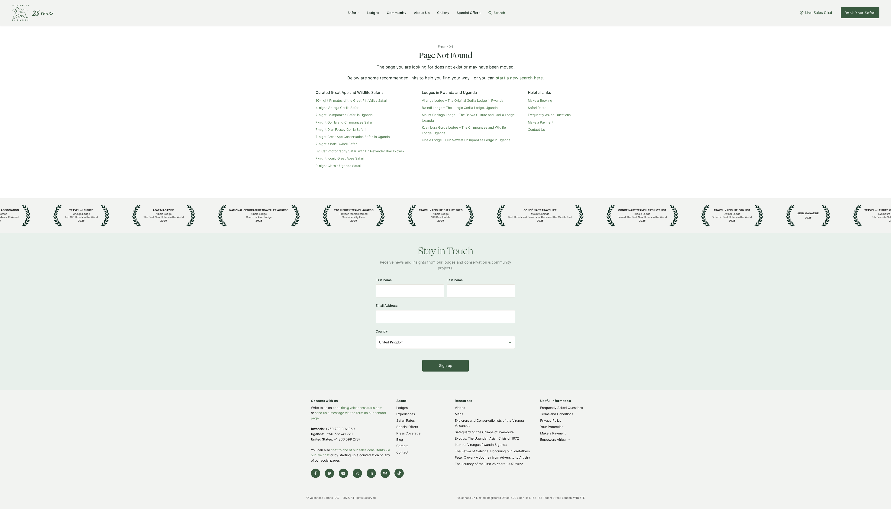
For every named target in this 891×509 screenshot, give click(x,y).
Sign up (445, 365)
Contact (402, 452)
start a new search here (519, 77)
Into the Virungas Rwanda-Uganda (481, 445)
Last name (455, 280)
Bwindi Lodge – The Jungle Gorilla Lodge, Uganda (460, 108)
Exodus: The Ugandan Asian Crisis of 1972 (487, 438)
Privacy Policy (551, 420)
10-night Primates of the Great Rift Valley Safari (351, 100)
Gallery (443, 13)
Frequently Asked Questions (549, 115)
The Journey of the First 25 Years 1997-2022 (489, 464)
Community (397, 13)
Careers (402, 446)
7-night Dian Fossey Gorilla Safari (340, 129)
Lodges (373, 13)
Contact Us (536, 129)
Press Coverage (408, 433)
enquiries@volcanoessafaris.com (357, 408)
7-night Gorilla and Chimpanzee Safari (344, 122)
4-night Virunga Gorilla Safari (337, 108)
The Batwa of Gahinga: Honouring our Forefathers (492, 451)
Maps (459, 414)
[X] (329, 473)
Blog (399, 439)
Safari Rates (537, 108)
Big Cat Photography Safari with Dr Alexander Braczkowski (360, 151)
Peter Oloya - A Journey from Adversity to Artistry (492, 457)
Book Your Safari (860, 12)
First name (384, 280)
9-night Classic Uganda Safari (338, 166)
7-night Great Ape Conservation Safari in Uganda (353, 137)
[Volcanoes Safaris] (32, 13)
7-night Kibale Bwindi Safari (336, 144)
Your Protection (551, 427)
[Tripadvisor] (385, 473)
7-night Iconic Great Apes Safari (340, 158)
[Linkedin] (371, 473)
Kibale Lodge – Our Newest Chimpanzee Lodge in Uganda (466, 140)
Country (382, 331)
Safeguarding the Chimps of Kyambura (484, 432)
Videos (460, 408)
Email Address (387, 305)
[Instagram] (357, 473)
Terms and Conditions (556, 414)
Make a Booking (540, 100)
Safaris (353, 13)
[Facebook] (315, 473)
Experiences (405, 414)
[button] (496, 13)
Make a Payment (540, 122)
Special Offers (469, 13)
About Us (422, 13)
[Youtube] (343, 473)
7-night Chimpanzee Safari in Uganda (344, 115)
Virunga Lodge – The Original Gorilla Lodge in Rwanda (463, 100)
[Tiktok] (399, 473)
